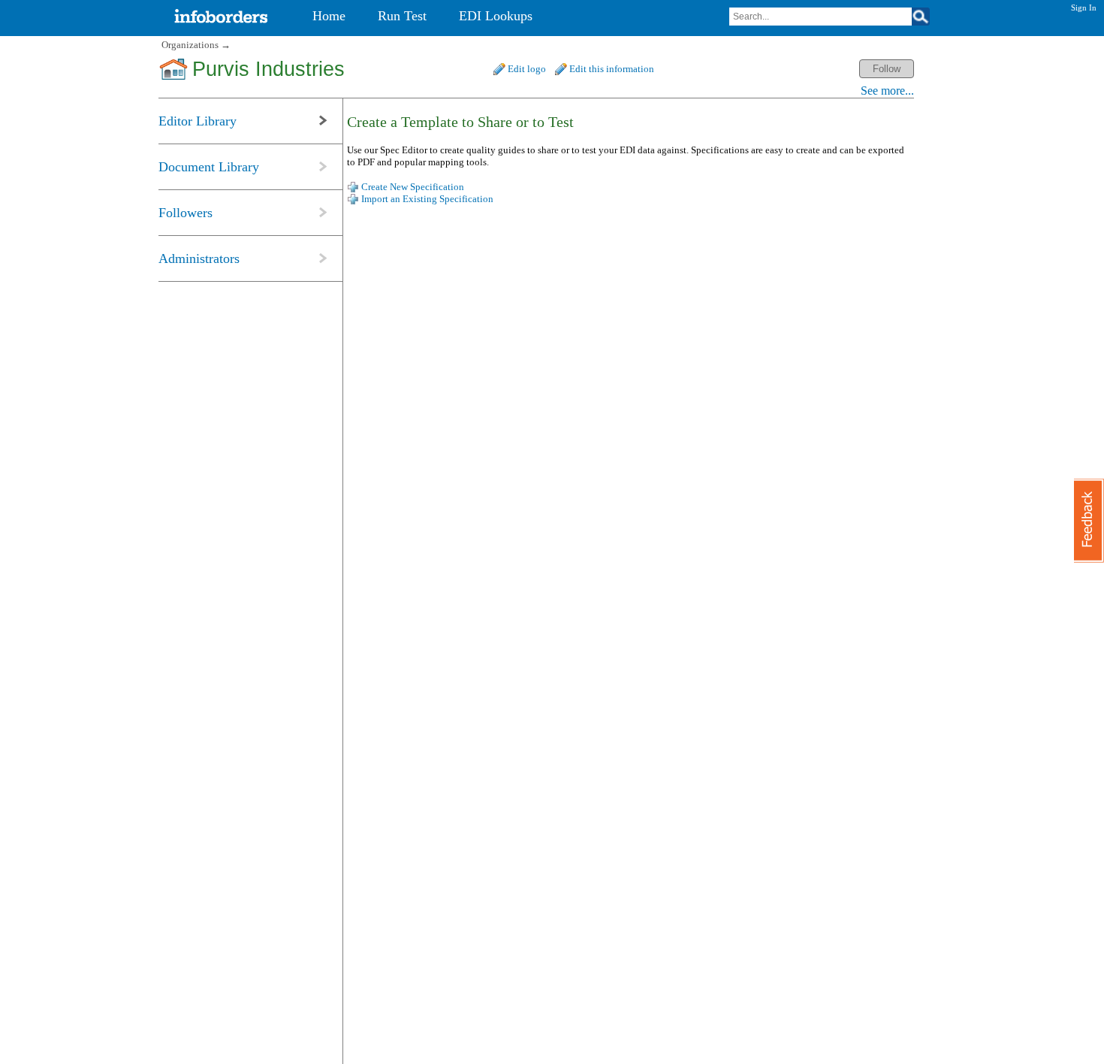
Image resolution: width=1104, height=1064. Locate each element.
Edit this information (611, 68)
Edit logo (527, 68)
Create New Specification (412, 186)
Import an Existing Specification (427, 198)
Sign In (1083, 7)
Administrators (199, 258)
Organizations (190, 44)
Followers (185, 212)
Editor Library (197, 120)
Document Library (208, 166)
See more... (887, 90)
